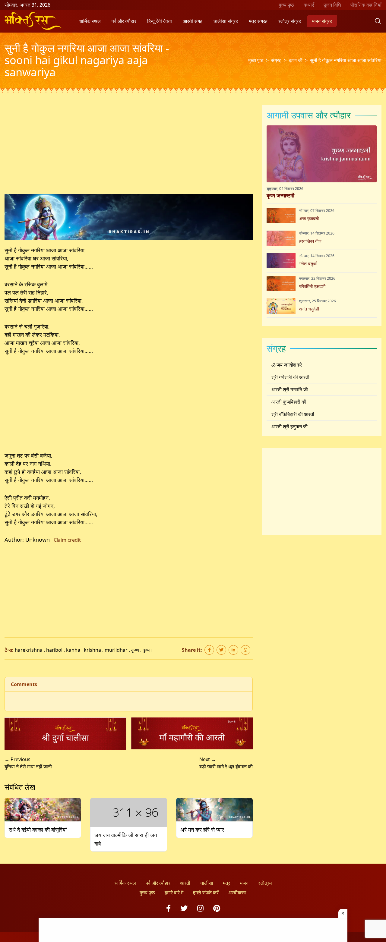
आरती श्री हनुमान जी (289, 426)
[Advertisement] (129, 149)
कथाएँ (309, 5)
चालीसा (206, 883)
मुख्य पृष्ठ (286, 5)
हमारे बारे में (174, 892)
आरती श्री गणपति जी (289, 389)
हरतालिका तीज (310, 241)
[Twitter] (184, 908)
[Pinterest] (216, 908)
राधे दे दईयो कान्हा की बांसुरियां (38, 829)
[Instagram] (200, 908)
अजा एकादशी (309, 218)
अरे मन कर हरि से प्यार (202, 829)
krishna (92, 650)
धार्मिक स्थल (90, 21)
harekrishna (29, 650)
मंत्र (226, 883)
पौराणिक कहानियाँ (365, 5)
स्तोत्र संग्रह (289, 21)
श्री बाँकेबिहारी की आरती (292, 414)
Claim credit (67, 540)
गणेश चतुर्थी (308, 263)
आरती (185, 883)
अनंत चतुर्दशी (309, 308)
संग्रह (276, 60)
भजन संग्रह (322, 21)
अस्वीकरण (237, 892)
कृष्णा (147, 650)
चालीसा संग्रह (225, 21)
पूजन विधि (332, 5)
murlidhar (116, 650)
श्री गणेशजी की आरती (290, 377)
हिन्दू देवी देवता (159, 21)
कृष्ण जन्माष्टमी (280, 195)
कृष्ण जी (295, 60)
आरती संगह (192, 21)
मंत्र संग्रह (258, 21)
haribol (54, 650)
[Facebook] (168, 908)
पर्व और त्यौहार (124, 21)
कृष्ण (135, 650)
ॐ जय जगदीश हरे (286, 364)
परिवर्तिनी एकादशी (312, 286)
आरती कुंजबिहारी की (288, 402)
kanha (73, 650)
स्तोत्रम (265, 883)
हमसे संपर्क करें (206, 892)
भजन (244, 883)
